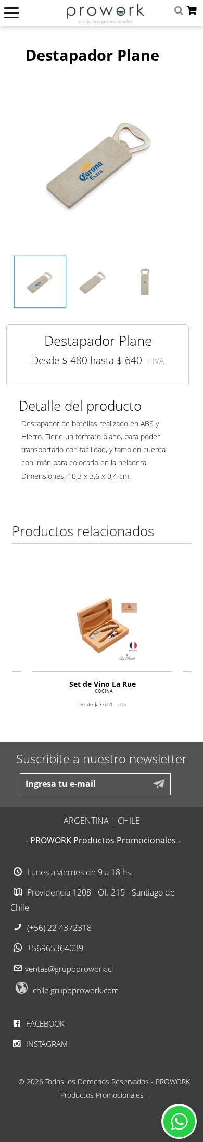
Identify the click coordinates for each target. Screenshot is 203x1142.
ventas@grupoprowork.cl (69, 969)
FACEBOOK (44, 1023)
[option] (102, 656)
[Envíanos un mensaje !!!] (179, 1121)
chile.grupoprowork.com (76, 990)
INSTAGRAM (46, 1044)
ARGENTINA (86, 820)
